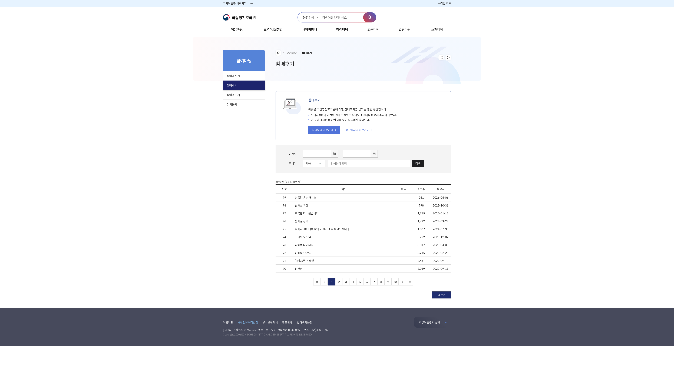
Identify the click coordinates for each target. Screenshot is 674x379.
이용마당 (237, 29)
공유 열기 (441, 57)
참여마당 (342, 29)
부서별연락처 (270, 322)
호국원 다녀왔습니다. (307, 213)
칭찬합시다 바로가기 (357, 130)
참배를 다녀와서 (304, 245)
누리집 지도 (444, 3)
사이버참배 (309, 29)
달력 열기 (334, 153)
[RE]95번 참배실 (304, 260)
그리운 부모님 (303, 237)
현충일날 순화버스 (305, 197)
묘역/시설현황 (273, 29)
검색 (369, 17)
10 (395, 282)
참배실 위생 (301, 205)
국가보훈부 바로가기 (235, 3)
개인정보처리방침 (247, 322)
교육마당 (373, 29)
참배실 (299, 268)
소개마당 (437, 29)
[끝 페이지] (409, 281)
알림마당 (405, 29)
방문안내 (287, 322)
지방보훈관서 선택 (429, 322)
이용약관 (228, 322)
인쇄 (448, 57)
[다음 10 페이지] (402, 281)
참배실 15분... (303, 253)
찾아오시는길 (304, 322)
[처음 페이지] (317, 281)
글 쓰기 (441, 295)
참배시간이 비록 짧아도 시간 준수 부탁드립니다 (322, 229)
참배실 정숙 (301, 221)
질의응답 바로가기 (322, 130)
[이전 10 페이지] (324, 281)
